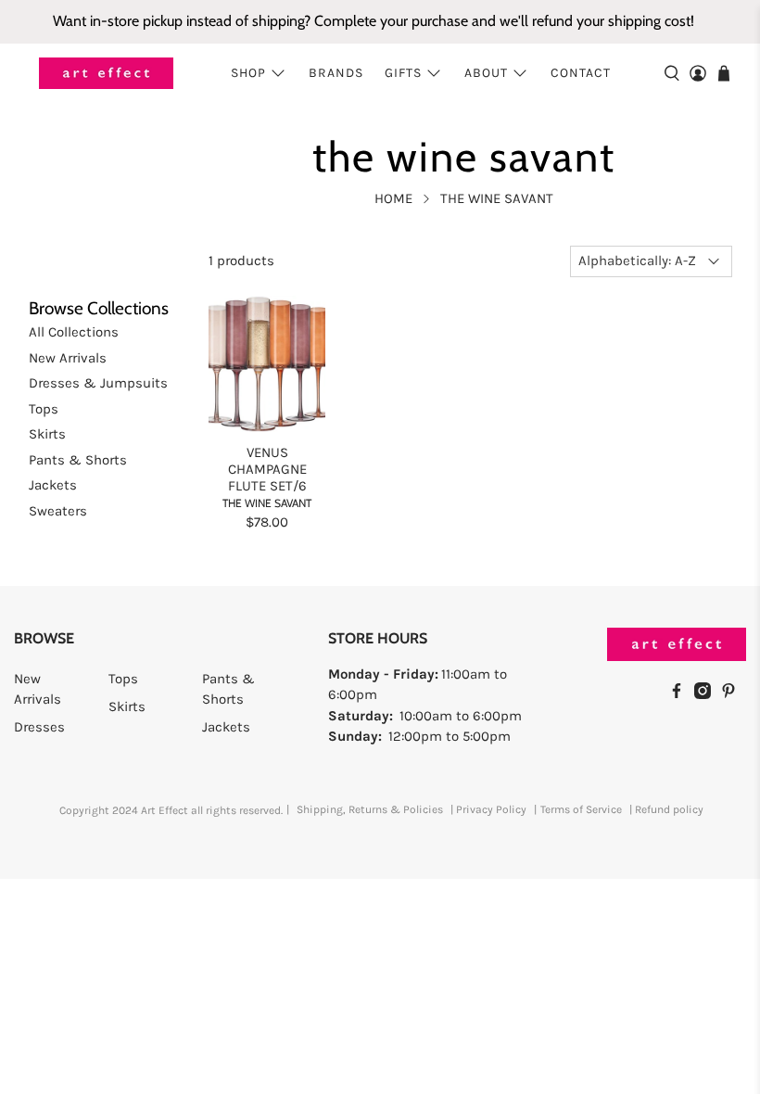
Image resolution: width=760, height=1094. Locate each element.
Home (393, 199)
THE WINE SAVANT (496, 199)
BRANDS (336, 73)
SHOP (248, 73)
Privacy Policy (491, 809)
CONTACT (581, 73)
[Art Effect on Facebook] (681, 694)
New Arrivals (68, 358)
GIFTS (403, 73)
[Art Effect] (106, 73)
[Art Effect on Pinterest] (733, 694)
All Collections (74, 332)
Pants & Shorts (78, 460)
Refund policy (669, 809)
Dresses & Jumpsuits (98, 383)
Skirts (47, 434)
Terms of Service (581, 809)
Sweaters (58, 510)
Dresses (39, 727)
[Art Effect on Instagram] (707, 694)
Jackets (53, 485)
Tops (43, 409)
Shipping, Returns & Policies (370, 809)
